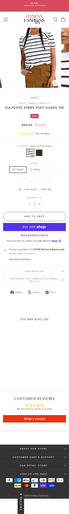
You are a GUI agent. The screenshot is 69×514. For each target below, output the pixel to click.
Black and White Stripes (30, 153)
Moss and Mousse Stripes (39, 153)
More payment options (34, 234)
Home (34, 97)
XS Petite (17, 169)
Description (34, 271)
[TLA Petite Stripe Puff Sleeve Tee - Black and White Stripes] (13, 376)
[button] (27, 133)
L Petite (25, 178)
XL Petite (42, 178)
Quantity (34, 198)
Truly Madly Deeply (34, 103)
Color (34, 146)
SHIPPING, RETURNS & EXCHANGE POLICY (34, 280)
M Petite (51, 169)
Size (34, 163)
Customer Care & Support (33, 457)
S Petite (35, 169)
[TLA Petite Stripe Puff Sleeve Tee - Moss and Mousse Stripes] (17, 376)
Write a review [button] (34, 419)
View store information (20, 259)
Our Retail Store (33, 465)
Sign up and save (33, 474)
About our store (33, 449)
